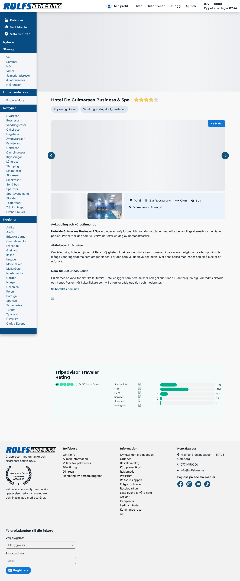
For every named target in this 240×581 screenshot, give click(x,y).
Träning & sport (16, 207)
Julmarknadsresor (18, 75)
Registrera (20, 570)
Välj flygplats (15, 538)
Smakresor (13, 180)
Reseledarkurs (129, 488)
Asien (10, 232)
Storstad (11, 198)
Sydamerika (14, 305)
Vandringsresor (16, 125)
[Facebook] (180, 484)
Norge (10, 282)
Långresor (13, 161)
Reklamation (128, 471)
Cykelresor (13, 129)
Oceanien (12, 287)
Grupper (125, 459)
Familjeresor (14, 143)
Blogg (176, 6)
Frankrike (12, 245)
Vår (8, 57)
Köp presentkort (130, 467)
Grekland (12, 250)
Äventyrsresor (15, 138)
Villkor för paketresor (77, 463)
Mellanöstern (14, 268)
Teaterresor (13, 203)
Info (139, 6)
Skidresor (12, 175)
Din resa (68, 471)
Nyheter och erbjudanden (137, 454)
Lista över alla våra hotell (136, 492)
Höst (9, 66)
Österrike (12, 319)
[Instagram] (189, 484)
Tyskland (12, 314)
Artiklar (124, 497)
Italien (10, 255)
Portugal (11, 296)
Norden (11, 277)
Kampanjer (127, 501)
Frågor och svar (130, 484)
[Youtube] (198, 484)
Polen (10, 291)
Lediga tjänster (130, 505)
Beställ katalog (129, 463)
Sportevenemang (17, 193)
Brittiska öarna (15, 236)
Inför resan (157, 6)
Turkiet (10, 310)
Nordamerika (15, 273)
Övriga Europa (15, 323)
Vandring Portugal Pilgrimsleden (104, 109)
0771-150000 (189, 464)
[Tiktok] (207, 484)
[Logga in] (109, 6)
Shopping (12, 166)
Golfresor (12, 148)
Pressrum (126, 476)
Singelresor (13, 170)
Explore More (15, 100)
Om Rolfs (69, 454)
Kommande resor (131, 509)
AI (121, 514)
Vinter (10, 71)
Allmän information (75, 459)
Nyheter (9, 42)
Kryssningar (14, 157)
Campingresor (15, 152)
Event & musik (15, 212)
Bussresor (12, 120)
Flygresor (12, 116)
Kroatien (11, 259)
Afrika (10, 227)
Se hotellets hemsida (65, 289)
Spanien (11, 300)
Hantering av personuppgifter (82, 476)
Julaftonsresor (15, 80)
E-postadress (15, 553)
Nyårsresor (13, 84)
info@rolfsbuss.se (192, 470)
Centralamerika (16, 241)
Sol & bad (12, 184)
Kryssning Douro (65, 109)
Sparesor (12, 189)
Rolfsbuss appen (131, 480)
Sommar (11, 62)
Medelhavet (14, 264)
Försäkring (70, 467)
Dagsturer (12, 134)
